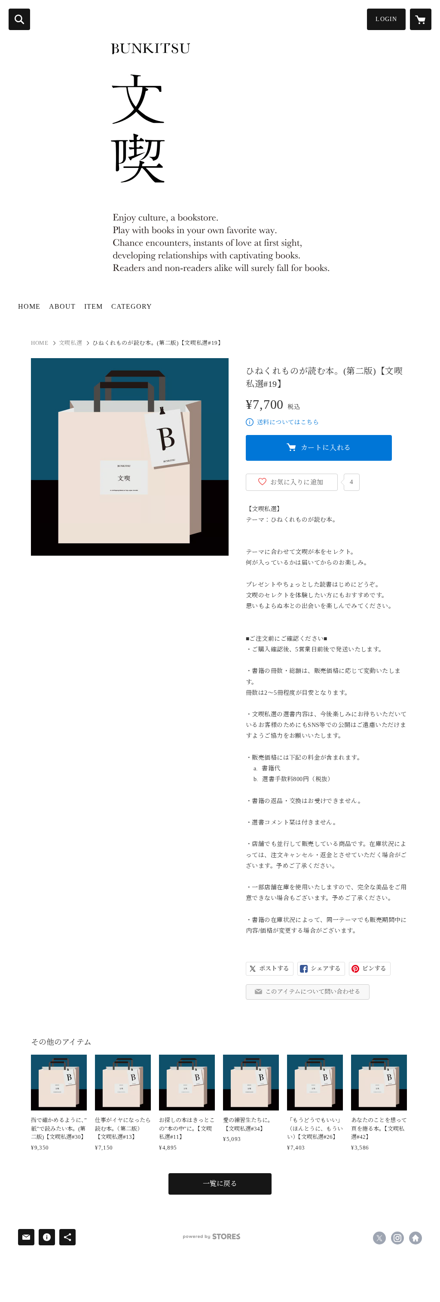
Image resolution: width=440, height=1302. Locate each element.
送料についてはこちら (288, 422)
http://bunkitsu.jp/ (415, 1238)
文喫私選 (70, 343)
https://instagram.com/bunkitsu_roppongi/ (397, 1238)
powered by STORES (211, 1236)
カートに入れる (326, 447)
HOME (29, 306)
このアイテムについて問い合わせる (313, 992)
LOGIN (386, 19)
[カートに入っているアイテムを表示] (420, 19)
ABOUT (62, 306)
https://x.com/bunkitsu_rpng (379, 1238)
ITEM (93, 306)
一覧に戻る (220, 1183)
